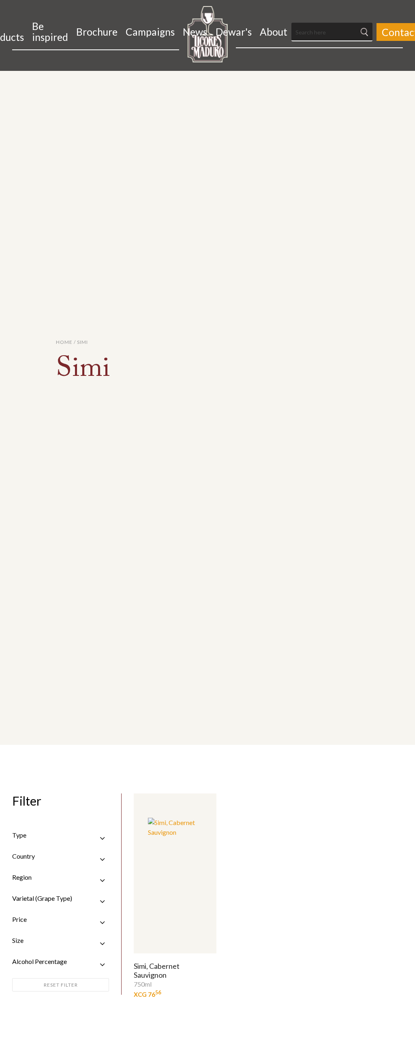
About (273, 31)
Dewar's (234, 31)
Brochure (97, 31)
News (195, 31)
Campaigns (150, 31)
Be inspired (50, 32)
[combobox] (331, 32)
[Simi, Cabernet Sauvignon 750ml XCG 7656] (175, 873)
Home (64, 342)
